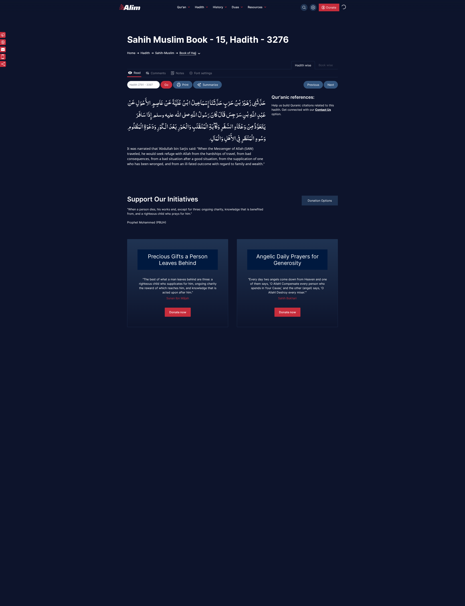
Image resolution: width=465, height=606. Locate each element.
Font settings (203, 73)
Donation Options (320, 200)
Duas (235, 7)
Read (137, 73)
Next (330, 85)
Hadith (199, 7)
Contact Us (323, 109)
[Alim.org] (130, 7)
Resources (255, 7)
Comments (158, 73)
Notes (180, 73)
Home (131, 53)
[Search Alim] (304, 7)
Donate (331, 7)
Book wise (326, 65)
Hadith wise (303, 65)
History (218, 7)
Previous (313, 85)
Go (166, 85)
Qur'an (181, 7)
